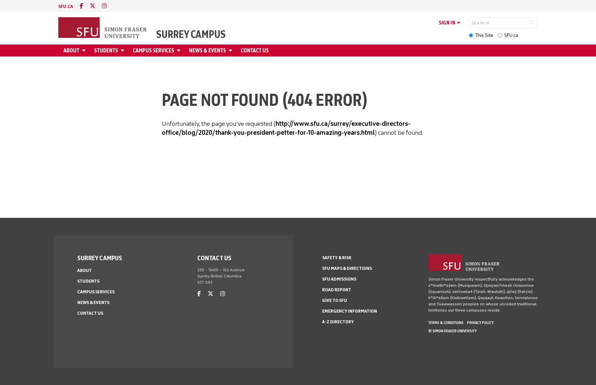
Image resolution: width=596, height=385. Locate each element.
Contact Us (255, 50)
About (71, 50)
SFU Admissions (339, 279)
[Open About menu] (85, 50)
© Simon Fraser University (452, 330)
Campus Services (153, 50)
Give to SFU (334, 300)
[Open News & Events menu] (231, 50)
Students (106, 50)
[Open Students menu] (123, 50)
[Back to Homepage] (103, 28)
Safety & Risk (336, 258)
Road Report (336, 290)
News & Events (207, 50)
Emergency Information (349, 311)
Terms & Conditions (446, 322)
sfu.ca (65, 6)
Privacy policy (480, 322)
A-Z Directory (338, 322)
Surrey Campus (191, 34)
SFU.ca (511, 35)
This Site (484, 35)
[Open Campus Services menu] (180, 50)
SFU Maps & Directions (347, 268)
